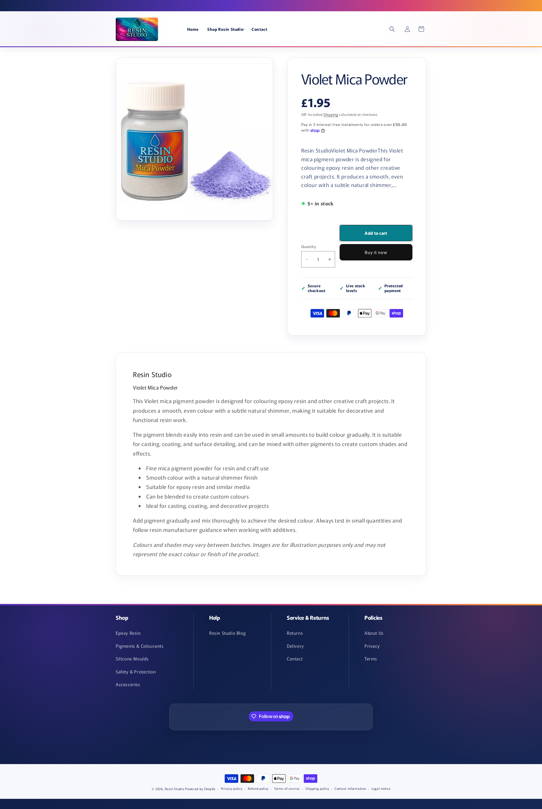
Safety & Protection (136, 671)
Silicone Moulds (132, 658)
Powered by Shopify (200, 788)
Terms (370, 658)
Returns (295, 633)
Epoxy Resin (128, 633)
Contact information (350, 788)
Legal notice (380, 788)
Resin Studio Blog (227, 633)
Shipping (331, 114)
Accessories (128, 684)
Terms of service (287, 788)
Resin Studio (174, 788)
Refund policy (258, 788)
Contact (295, 658)
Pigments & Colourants (140, 646)
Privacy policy (231, 788)
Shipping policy (317, 788)
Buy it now (376, 252)
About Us (374, 633)
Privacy (372, 646)
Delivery (295, 646)
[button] (225, 29)
